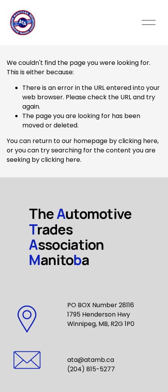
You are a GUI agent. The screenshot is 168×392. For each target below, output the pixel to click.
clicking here (137, 140)
